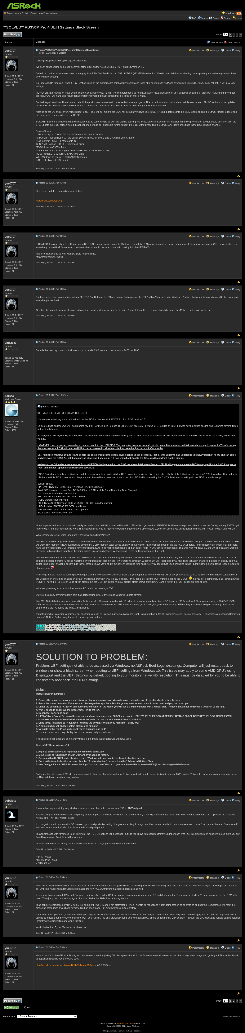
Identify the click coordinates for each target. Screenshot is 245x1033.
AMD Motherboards (49, 13)
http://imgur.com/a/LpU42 (49, 200)
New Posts (230, 13)
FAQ (194, 18)
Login (239, 18)
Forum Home (13, 13)
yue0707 (10, 50)
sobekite (11, 800)
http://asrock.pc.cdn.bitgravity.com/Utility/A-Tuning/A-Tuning (66, 965)
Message (41, 42)
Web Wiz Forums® (125, 1023)
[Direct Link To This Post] (37, 50)
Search (204, 18)
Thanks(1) (214, 644)
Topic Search (216, 42)
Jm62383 (11, 342)
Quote (228, 50)
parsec (10, 395)
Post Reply (10, 34)
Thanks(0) (214, 50)
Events (216, 18)
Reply (237, 50)
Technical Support (30, 13)
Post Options (198, 50)
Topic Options (233, 42)
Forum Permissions (232, 1016)
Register (228, 18)
